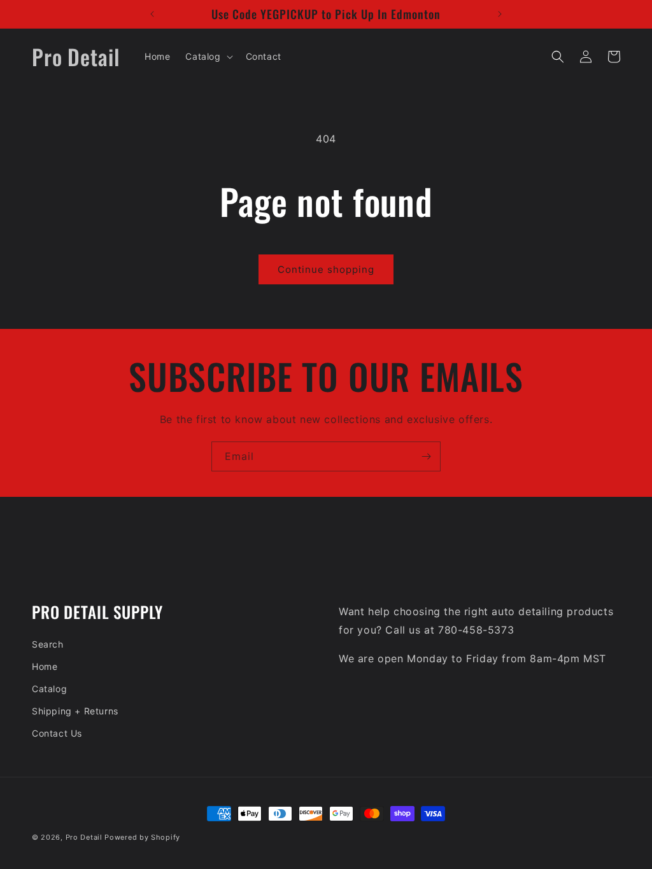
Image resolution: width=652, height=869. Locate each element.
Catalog (49, 688)
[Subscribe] (426, 456)
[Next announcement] (500, 14)
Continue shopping (326, 269)
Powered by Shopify (142, 837)
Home (44, 666)
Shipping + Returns (75, 711)
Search (48, 644)
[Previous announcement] (152, 14)
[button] (207, 56)
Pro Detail (84, 837)
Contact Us (57, 733)
